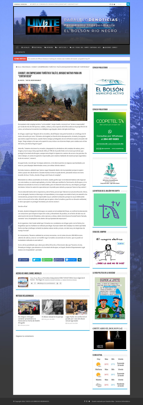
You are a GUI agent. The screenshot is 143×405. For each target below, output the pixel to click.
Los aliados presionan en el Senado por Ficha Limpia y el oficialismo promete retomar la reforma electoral (60, 59)
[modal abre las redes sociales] (79, 259)
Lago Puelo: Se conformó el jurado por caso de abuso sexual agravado (76, 319)
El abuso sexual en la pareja (52, 317)
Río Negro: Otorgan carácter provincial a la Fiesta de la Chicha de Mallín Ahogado (29, 320)
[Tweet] (36, 259)
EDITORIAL (38, 47)
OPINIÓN (49, 47)
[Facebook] (110, 4)
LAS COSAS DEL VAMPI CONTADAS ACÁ (86, 47)
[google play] (114, 4)
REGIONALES (26, 67)
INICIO (17, 47)
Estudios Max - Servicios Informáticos (118, 401)
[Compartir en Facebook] (23, 259)
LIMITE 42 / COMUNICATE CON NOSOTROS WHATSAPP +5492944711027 (55, 4)
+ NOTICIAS (61, 47)
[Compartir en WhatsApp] (47, 259)
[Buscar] (128, 4)
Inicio (19, 67)
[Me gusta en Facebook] (59, 259)
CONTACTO (21, 52)
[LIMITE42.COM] (71, 25)
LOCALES (26, 47)
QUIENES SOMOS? (111, 47)
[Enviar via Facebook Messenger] (71, 259)
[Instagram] (112, 4)
